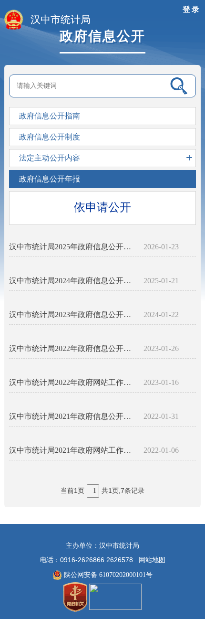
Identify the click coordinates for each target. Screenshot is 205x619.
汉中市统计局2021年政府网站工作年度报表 (72, 450)
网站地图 (152, 560)
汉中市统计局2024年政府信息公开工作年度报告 (72, 281)
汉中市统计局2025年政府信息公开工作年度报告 (72, 247)
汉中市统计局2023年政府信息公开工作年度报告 (72, 314)
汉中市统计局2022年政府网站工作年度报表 (72, 382)
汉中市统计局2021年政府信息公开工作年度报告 (72, 416)
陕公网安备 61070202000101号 (107, 574)
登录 (192, 9)
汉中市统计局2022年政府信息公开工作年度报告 (72, 348)
